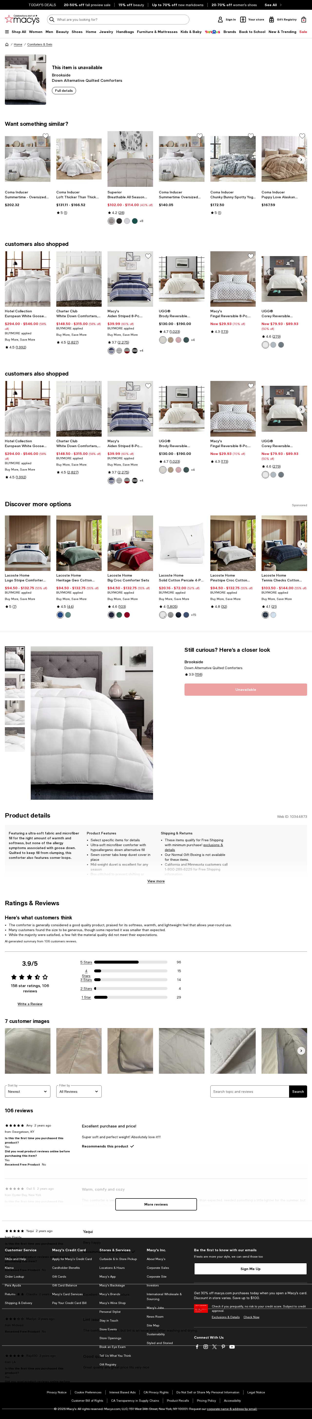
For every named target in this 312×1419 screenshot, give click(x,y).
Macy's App (107, 1276)
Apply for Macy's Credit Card (72, 1259)
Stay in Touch (108, 1320)
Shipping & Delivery (18, 1303)
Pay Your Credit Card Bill (69, 1303)
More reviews (156, 1204)
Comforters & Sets (39, 44)
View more (156, 881)
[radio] (111, 221)
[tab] (15, 658)
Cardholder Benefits (66, 1268)
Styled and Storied (160, 1343)
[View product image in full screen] (37, 793)
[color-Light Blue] (273, 615)
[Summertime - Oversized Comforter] (27, 159)
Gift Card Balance (64, 1285)
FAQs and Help (15, 1259)
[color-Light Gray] (119, 351)
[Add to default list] (46, 136)
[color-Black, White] (135, 351)
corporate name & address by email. (232, 1409)
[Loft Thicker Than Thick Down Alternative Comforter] (79, 159)
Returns (10, 1294)
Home (18, 44)
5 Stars (86, 962)
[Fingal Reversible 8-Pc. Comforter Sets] (233, 279)
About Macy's (156, 1259)
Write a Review (30, 1004)
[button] (79, 723)
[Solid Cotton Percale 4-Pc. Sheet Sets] (182, 543)
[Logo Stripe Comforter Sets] (27, 543)
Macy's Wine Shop (112, 1303)
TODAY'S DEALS (42, 5)
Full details (64, 90)
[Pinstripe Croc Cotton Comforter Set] (233, 543)
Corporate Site (156, 1276)
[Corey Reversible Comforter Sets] (284, 279)
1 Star (86, 997)
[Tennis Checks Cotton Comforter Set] (284, 543)
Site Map (153, 1325)
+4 (141, 350)
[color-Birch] (171, 340)
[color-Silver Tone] (111, 221)
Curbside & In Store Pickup (118, 1259)
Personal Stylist (109, 1312)
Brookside (61, 75)
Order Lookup (14, 1276)
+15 (193, 615)
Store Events (108, 1329)
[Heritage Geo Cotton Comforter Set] (79, 543)
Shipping (218, 879)
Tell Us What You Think (115, 1355)
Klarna (9, 1268)
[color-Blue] (111, 351)
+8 (141, 221)
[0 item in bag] (303, 19)
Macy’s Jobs (155, 1308)
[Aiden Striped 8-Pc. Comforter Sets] (130, 279)
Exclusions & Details (226, 1317)
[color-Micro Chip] (171, 615)
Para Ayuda (13, 1285)
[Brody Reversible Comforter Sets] (182, 279)
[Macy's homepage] (7, 44)
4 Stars (86, 971)
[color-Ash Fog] (281, 345)
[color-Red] (127, 615)
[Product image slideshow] (92, 723)
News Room (155, 1316)
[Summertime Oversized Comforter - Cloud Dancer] (182, 159)
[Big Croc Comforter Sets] (130, 543)
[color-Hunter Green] (135, 221)
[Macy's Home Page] (22, 19)
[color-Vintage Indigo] (186, 615)
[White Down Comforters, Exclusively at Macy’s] (79, 279)
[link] (27, 198)
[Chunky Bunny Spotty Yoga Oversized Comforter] (233, 159)
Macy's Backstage (112, 1285)
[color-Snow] (163, 340)
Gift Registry (107, 1364)
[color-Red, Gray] (127, 351)
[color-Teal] (186, 340)
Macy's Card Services (67, 1294)
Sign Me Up (251, 1269)
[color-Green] (68, 615)
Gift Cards (59, 1276)
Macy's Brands (109, 1294)
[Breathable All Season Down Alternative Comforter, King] (130, 159)
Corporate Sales (158, 1268)
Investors (153, 1285)
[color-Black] (119, 221)
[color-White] (127, 221)
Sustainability (156, 1334)
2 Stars (86, 988)
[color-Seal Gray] (273, 345)
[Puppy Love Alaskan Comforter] (284, 159)
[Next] (301, 160)
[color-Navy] (60, 615)
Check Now (251, 1317)
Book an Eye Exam (112, 1347)
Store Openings (110, 1338)
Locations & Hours (112, 1268)
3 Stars (86, 980)
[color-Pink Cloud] (178, 340)
